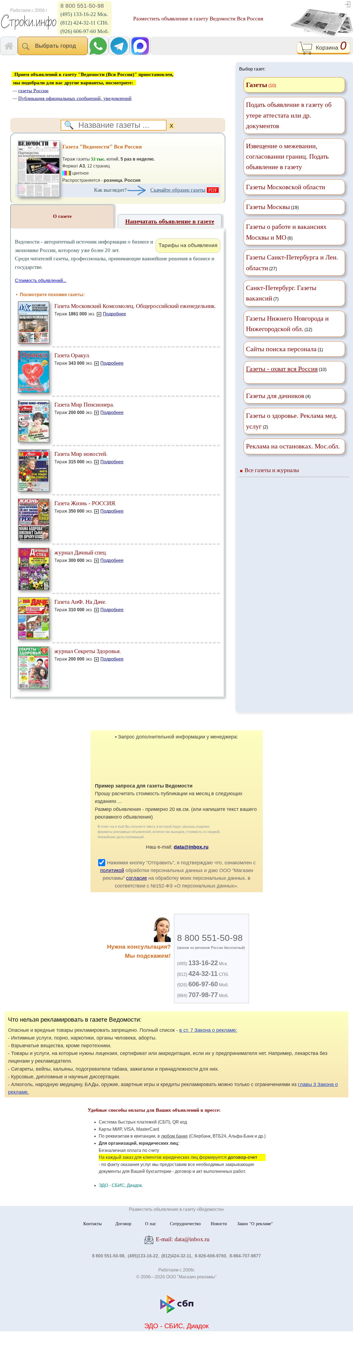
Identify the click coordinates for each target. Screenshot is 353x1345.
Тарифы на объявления (188, 245)
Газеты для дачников (275, 395)
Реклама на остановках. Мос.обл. (293, 446)
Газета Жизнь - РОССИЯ (84, 503)
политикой (112, 870)
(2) (291, 421)
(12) (287, 323)
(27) (292, 262)
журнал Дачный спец (80, 552)
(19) (272, 206)
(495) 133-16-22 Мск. (84, 14)
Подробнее (114, 314)
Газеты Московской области (285, 187)
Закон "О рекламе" (255, 1223)
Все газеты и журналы (272, 470)
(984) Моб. (203, 995)
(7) (281, 293)
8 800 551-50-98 (82, 5)
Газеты (256, 84)
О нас (150, 1223)
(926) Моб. (203, 985)
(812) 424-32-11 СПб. (84, 23)
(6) (286, 232)
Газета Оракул (71, 355)
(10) (286, 368)
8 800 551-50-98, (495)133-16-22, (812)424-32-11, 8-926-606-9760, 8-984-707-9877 (176, 1256)
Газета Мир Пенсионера (83, 404)
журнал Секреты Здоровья (87, 651)
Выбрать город (57, 45)
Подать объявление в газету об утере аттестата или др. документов (288, 115)
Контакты (92, 1223)
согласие (136, 878)
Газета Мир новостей (80, 454)
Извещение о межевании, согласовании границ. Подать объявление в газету (287, 156)
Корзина (329, 47)
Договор (123, 1223)
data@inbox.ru (191, 847)
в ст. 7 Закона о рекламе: (208, 1030)
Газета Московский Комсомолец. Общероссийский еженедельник (134, 306)
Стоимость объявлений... (40, 280)
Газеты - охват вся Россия (282, 368)
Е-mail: (182, 1239)
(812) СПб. (203, 974)
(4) (278, 395)
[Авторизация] (347, 4)
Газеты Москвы (268, 206)
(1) (284, 349)
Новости (219, 1223)
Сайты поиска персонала (281, 349)
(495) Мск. (202, 963)
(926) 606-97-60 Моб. (84, 31)
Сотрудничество (185, 1223)
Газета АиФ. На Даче (79, 602)
